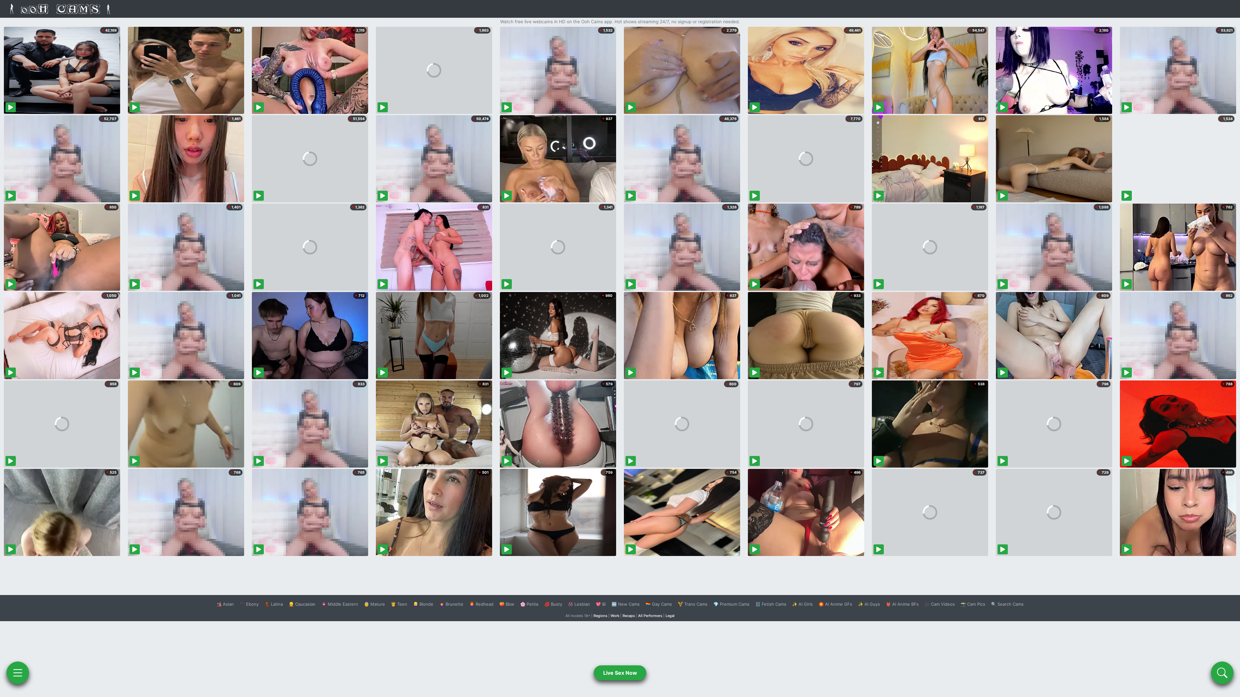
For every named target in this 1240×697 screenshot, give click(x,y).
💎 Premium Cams (731, 604)
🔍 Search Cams (1007, 604)
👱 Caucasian (302, 604)
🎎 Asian (225, 604)
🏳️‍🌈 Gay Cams (659, 604)
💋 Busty (553, 604)
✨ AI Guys (869, 604)
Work (615, 615)
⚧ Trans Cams (693, 604)
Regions (600, 615)
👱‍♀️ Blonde (423, 604)
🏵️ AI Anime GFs (835, 604)
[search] (1222, 673)
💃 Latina (273, 604)
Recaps (629, 615)
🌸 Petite (529, 604)
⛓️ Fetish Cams (770, 604)
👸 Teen (399, 604)
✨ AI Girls (802, 604)
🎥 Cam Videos (940, 604)
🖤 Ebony (249, 604)
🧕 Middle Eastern (339, 604)
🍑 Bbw (506, 604)
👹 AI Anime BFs (902, 604)
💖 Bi (601, 604)
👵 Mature (374, 604)
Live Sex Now (620, 673)
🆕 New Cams (626, 604)
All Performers (650, 615)
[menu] (17, 673)
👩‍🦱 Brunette (451, 604)
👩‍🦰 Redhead (481, 604)
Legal (670, 615)
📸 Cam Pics (973, 604)
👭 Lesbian (579, 604)
